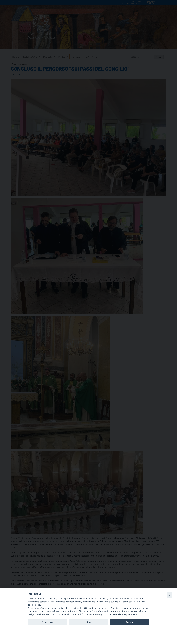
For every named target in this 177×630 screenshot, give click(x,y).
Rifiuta (88, 622)
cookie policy (121, 614)
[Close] (169, 595)
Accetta (129, 622)
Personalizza (47, 622)
